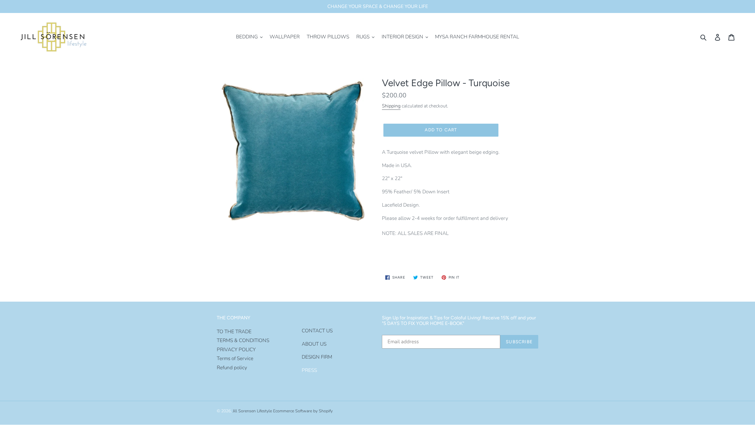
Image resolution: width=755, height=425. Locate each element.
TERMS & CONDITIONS (243, 340)
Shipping (391, 106)
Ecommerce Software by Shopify (303, 411)
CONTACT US (317, 330)
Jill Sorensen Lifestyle (252, 411)
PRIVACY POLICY (236, 349)
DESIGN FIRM (317, 357)
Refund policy (232, 367)
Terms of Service (235, 358)
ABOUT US (314, 344)
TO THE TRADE (234, 331)
